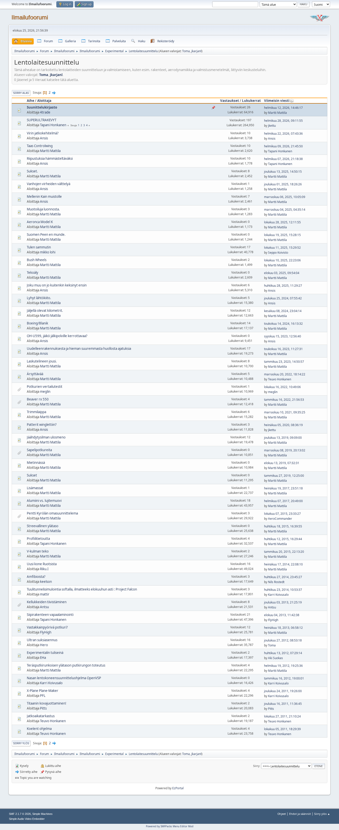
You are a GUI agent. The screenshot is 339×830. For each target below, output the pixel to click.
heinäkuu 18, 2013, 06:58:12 (283, 628)
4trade (45, 112)
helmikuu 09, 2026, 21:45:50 (283, 146)
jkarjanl (196, 51)
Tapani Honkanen (53, 125)
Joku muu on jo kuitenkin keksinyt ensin (57, 285)
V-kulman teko (38, 551)
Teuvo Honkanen (279, 379)
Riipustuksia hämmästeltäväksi (50, 158)
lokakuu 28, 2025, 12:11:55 (282, 222)
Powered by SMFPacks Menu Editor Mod (169, 826)
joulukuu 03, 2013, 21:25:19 (283, 602)
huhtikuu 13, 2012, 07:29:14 (283, 653)
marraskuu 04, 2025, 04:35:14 (284, 209)
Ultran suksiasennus (42, 640)
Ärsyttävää (35, 374)
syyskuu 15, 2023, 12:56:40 (282, 336)
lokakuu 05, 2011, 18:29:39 (282, 729)
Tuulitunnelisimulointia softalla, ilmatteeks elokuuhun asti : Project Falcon (82, 589)
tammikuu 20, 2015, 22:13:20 (284, 552)
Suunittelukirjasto (42, 107)
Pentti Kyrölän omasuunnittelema (52, 513)
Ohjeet (281, 814)
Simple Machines (42, 813)
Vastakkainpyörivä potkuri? (47, 627)
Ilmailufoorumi (29, 17)
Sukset (32, 475)
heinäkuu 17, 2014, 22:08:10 (283, 564)
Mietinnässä (36, 462)
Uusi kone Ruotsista (42, 564)
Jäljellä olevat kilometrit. (45, 310)
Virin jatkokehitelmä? (43, 133)
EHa (43, 657)
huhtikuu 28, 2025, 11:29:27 (283, 285)
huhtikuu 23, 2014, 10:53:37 (283, 590)
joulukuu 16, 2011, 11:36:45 (283, 704)
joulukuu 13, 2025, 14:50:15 (283, 171)
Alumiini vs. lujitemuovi (44, 500)
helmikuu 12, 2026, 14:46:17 (283, 108)
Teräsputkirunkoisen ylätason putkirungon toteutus (66, 665)
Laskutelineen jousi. (42, 361)
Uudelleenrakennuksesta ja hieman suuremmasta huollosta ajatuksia (79, 348)
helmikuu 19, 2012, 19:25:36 (283, 666)
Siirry (256, 766)
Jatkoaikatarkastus (41, 716)
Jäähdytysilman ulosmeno (46, 437)
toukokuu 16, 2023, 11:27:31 (283, 349)
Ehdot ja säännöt (300, 814)
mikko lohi (47, 252)
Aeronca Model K (40, 222)
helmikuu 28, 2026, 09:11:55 (283, 121)
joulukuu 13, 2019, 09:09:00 (283, 437)
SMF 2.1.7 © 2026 (20, 813)
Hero (44, 645)
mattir (44, 594)
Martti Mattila (277, 113)
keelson (46, 581)
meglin (45, 391)
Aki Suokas (275, 658)
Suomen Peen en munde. (46, 234)
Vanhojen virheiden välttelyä (48, 184)
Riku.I (44, 569)
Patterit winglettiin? (42, 424)
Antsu (44, 607)
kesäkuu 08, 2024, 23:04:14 (283, 311)
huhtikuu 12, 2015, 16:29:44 (283, 539)
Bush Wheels (36, 260)
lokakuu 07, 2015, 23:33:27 (282, 514)
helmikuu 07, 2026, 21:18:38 (283, 159)
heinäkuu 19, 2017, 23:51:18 (283, 488)
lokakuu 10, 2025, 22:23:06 (282, 260)
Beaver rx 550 (38, 399)
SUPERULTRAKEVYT (41, 120)
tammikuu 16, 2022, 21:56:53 (284, 399)
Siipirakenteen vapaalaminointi (50, 614)
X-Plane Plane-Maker (42, 690)
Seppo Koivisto (278, 252)
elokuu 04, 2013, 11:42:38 (281, 615)
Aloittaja (44, 100)
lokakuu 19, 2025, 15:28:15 (282, 235)
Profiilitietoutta (38, 538)
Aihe (30, 100)
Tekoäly (32, 272)
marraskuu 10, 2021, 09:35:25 (284, 412)
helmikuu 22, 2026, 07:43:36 (283, 133)
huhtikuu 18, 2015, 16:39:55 (283, 526)
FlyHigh (273, 620)
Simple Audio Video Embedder (27, 818)
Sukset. (32, 171)
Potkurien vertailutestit (44, 386)
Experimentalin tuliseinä (45, 652)
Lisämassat (35, 488)
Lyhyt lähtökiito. (39, 298)
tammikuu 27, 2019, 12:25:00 (284, 476)
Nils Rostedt (276, 582)
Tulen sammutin (39, 247)
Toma (186, 51)
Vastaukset (229, 100)
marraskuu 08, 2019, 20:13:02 (284, 450)
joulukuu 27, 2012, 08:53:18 (283, 640)
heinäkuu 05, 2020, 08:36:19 (283, 425)
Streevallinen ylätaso (42, 526)
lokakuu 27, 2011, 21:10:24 (282, 716)
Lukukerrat (251, 100)
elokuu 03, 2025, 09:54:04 (281, 273)
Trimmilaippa (36, 412)
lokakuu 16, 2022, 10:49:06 (282, 387)
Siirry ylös (21, 743)
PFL (42, 695)
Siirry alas (21, 93)
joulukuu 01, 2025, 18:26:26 (283, 184)
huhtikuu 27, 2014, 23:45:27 (283, 577)
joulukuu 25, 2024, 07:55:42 (283, 298)
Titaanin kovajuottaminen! (46, 703)
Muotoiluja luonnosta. (43, 209)
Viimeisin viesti (276, 100)
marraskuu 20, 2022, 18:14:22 (284, 374)
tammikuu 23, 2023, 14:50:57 (284, 361)
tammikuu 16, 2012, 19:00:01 (284, 678)
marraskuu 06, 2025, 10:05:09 (284, 197)
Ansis (44, 138)
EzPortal (178, 788)
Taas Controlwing (40, 146)
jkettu (272, 125)
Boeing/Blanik (37, 323)
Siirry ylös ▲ (322, 814)
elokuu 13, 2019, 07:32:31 (281, 463)
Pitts (43, 708)
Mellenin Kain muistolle (44, 196)
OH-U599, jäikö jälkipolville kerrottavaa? (57, 336)
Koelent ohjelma (39, 728)
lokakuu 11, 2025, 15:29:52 (282, 247)
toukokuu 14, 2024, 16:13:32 (283, 323)
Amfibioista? (36, 576)
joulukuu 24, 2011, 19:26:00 (283, 691)
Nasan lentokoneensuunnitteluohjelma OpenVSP (64, 678)
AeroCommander (280, 518)
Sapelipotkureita (39, 450)
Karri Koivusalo (278, 595)
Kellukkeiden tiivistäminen (47, 602)
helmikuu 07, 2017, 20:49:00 (283, 501)
